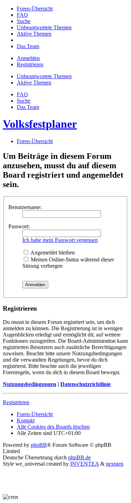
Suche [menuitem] (23, 101)
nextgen (114, 464)
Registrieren (16, 402)
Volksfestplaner (40, 124)
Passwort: (19, 226)
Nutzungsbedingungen (29, 384)
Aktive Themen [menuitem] (34, 83)
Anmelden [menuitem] (28, 58)
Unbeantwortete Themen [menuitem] (44, 76)
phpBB (39, 445)
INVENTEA (84, 464)
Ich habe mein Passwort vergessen (60, 240)
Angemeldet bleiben (52, 253)
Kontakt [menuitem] (26, 420)
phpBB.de (79, 457)
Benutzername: (25, 207)
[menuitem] (35, 9)
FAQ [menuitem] (22, 94)
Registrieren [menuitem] (30, 64)
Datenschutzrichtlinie (85, 384)
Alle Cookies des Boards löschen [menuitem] (53, 427)
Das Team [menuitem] (28, 107)
